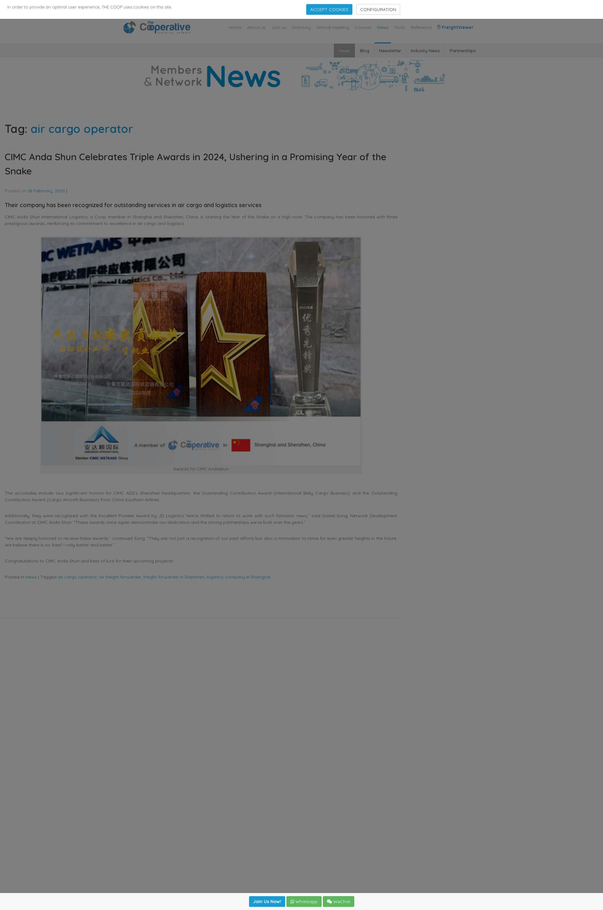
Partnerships (463, 50)
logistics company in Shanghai (238, 577)
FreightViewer (457, 27)
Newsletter (390, 50)
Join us (278, 27)
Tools (399, 27)
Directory (301, 27)
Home (235, 27)
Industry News (425, 50)
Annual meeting (333, 27)
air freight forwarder (120, 577)
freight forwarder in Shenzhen (173, 577)
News (382, 27)
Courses (363, 27)
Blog (364, 50)
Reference (421, 27)
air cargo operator (77, 577)
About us (256, 27)
